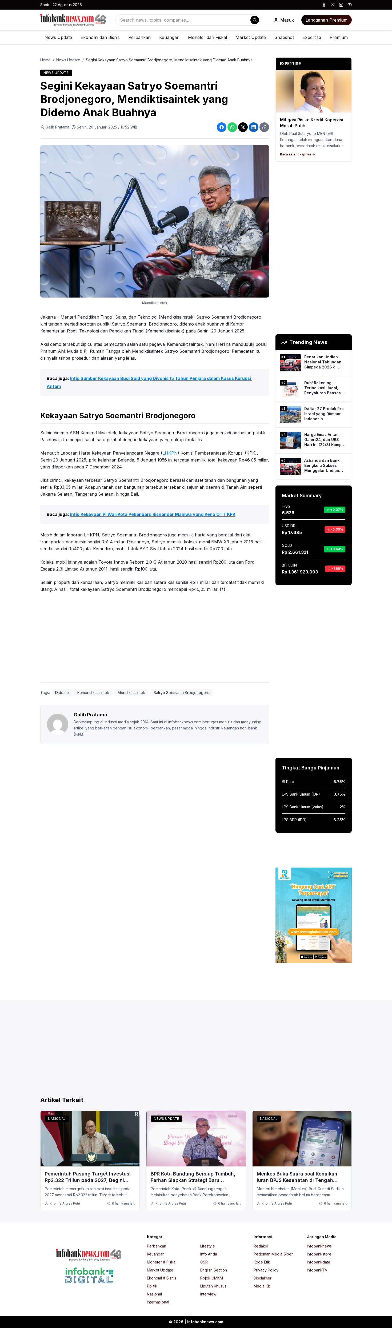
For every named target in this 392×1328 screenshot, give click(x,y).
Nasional (57, 1119)
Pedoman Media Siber (273, 1254)
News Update (58, 37)
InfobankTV (317, 1270)
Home (45, 60)
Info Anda (208, 1254)
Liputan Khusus (213, 1286)
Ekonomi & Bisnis (161, 1278)
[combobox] (188, 20)
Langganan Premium (326, 20)
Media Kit (262, 1286)
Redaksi (261, 1246)
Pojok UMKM (211, 1278)
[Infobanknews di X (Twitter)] (332, 5)
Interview (208, 1294)
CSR (204, 1262)
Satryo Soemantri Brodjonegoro (182, 692)
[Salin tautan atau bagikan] (264, 127)
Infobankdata (318, 1262)
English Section (213, 1270)
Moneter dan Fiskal (207, 37)
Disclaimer (262, 1278)
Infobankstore (319, 1254)
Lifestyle (207, 1246)
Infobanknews (319, 1246)
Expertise (311, 37)
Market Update (250, 37)
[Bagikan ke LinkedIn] (253, 127)
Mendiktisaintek (131, 692)
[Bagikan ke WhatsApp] (232, 127)
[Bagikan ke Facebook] (221, 127)
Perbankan (139, 37)
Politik (152, 1286)
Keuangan (169, 37)
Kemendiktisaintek (93, 692)
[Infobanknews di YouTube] (349, 5)
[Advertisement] (154, 638)
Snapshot (284, 37)
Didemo (62, 692)
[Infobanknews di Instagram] (341, 5)
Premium (339, 37)
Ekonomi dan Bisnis (100, 37)
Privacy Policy (266, 1270)
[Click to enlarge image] (154, 221)
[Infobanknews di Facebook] (324, 5)
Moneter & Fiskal (161, 1262)
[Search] (254, 20)
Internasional (158, 1302)
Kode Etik (262, 1262)
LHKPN (170, 453)
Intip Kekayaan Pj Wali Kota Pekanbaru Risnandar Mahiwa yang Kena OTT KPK (152, 514)
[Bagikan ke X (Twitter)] (243, 127)
